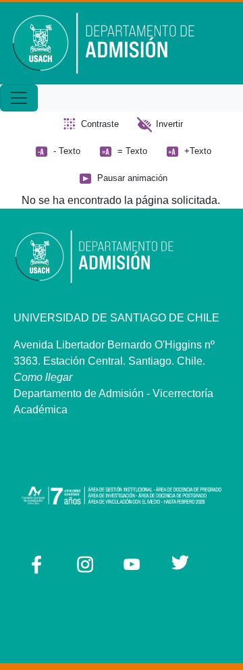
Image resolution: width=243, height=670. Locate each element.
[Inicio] (113, 43)
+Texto (197, 151)
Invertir (169, 124)
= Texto (132, 151)
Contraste (100, 124)
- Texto (66, 151)
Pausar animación (132, 178)
